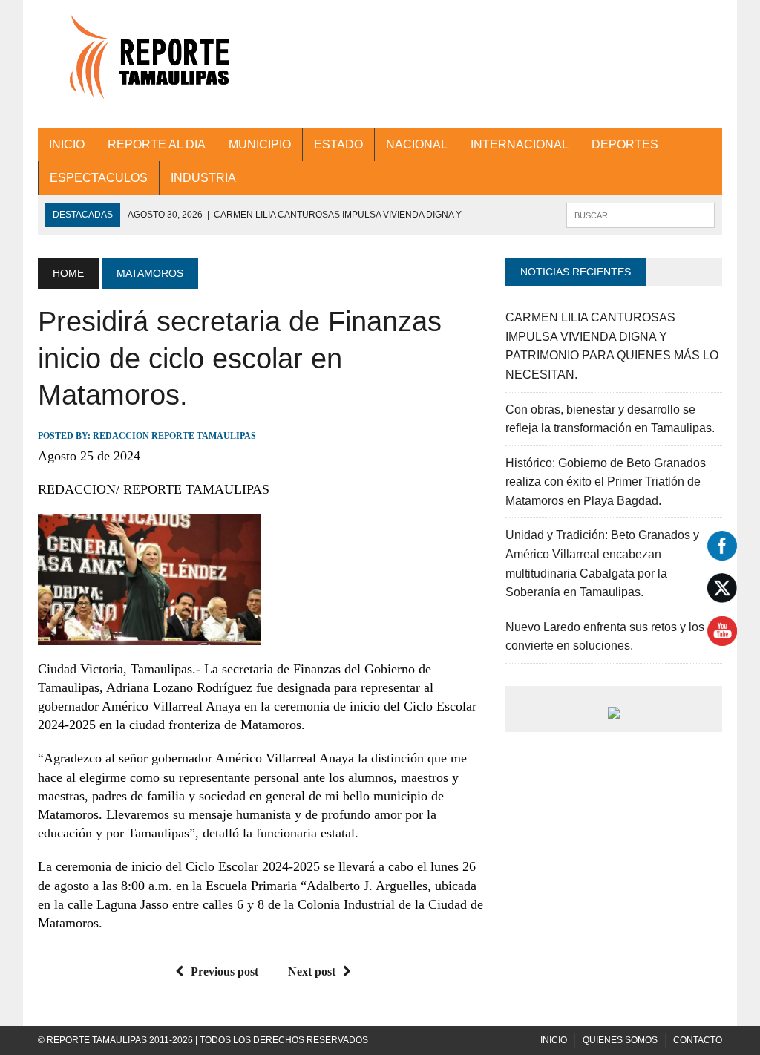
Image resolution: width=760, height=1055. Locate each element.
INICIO (67, 144)
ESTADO (338, 144)
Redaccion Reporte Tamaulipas (174, 436)
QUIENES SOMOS (620, 1040)
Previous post (224, 971)
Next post (311, 971)
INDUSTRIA (203, 178)
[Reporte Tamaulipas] (146, 64)
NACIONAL (417, 144)
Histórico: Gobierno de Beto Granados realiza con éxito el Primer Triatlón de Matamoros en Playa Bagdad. (605, 482)
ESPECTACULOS (99, 178)
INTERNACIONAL (520, 144)
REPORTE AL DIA (157, 144)
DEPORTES (625, 144)
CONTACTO (697, 1040)
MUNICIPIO (260, 144)
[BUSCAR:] (640, 214)
